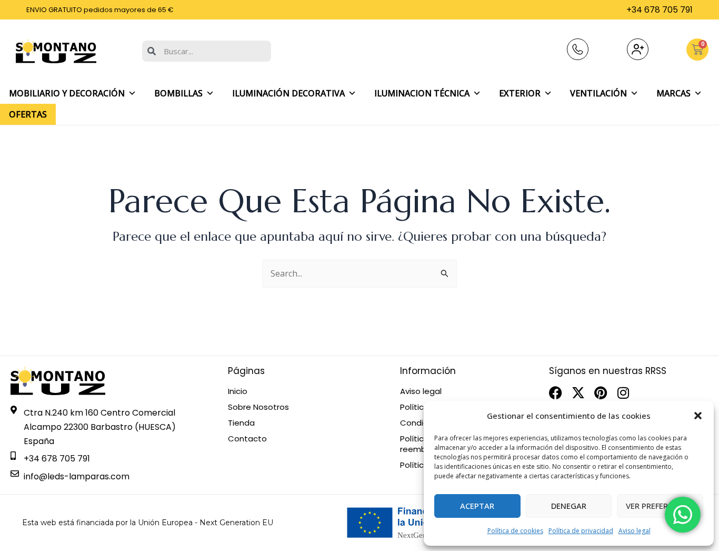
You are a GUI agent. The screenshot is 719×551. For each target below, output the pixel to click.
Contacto (247, 439)
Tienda (241, 423)
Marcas (673, 93)
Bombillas (178, 93)
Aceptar (477, 505)
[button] (698, 415)
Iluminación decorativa (288, 93)
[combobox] (206, 51)
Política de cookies (515, 530)
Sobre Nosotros (258, 407)
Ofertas (28, 114)
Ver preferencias (660, 505)
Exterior (520, 93)
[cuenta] (637, 49)
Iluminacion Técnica (422, 93)
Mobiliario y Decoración (67, 93)
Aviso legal (634, 530)
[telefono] (577, 49)
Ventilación (598, 93)
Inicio (237, 391)
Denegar (568, 505)
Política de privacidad (580, 530)
